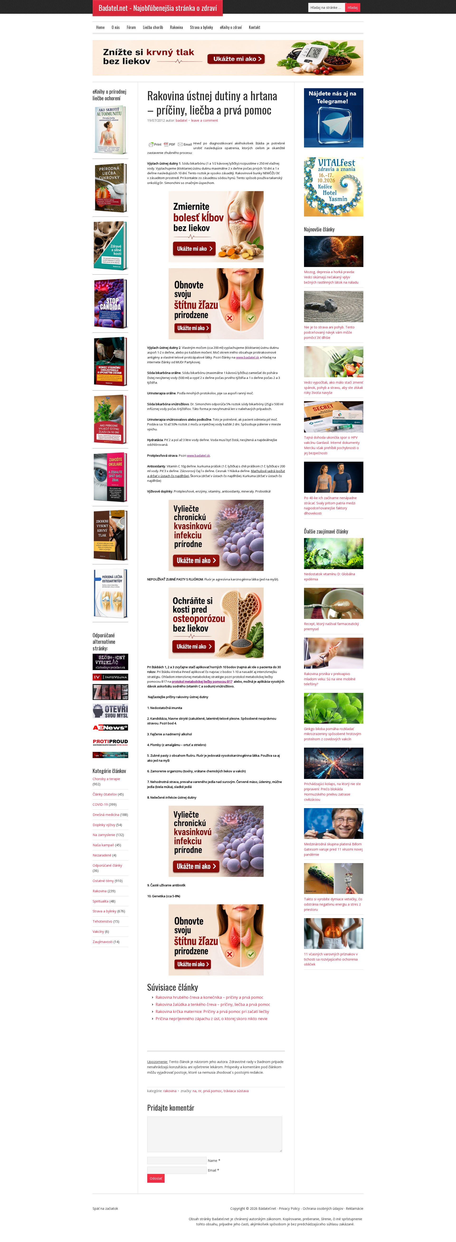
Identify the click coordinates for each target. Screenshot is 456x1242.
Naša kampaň (103, 845)
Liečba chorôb (153, 27)
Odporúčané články (107, 865)
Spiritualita (101, 901)
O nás (116, 27)
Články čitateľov (105, 794)
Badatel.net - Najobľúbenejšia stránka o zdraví (158, 7)
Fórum (131, 27)
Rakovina (176, 27)
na (194, 1091)
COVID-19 (100, 804)
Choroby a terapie (106, 779)
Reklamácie (354, 1208)
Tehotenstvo (102, 921)
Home (100, 27)
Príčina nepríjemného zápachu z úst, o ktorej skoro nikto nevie (211, 1018)
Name (212, 1160)
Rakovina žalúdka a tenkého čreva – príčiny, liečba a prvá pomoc (213, 1004)
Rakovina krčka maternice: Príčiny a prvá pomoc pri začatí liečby (212, 1011)
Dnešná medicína (106, 814)
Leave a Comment (204, 120)
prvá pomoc (212, 1091)
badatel (181, 120)
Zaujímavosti (103, 941)
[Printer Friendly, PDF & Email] (170, 144)
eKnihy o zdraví (231, 27)
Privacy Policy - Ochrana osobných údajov (311, 1208)
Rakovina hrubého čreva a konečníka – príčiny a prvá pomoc (209, 997)
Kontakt (254, 27)
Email (212, 1170)
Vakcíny (98, 931)
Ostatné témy (103, 881)
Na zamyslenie (104, 835)
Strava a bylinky (201, 27)
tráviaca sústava (236, 1091)
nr (199, 1091)
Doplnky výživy (104, 825)
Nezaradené (102, 855)
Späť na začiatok (105, 1208)
